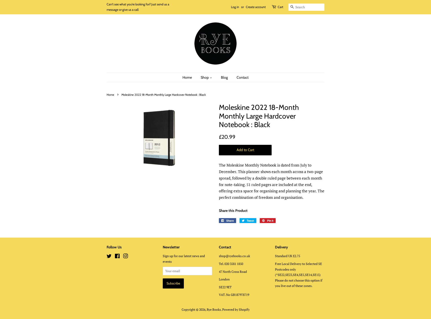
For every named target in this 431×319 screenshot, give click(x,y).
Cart (280, 7)
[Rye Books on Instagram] (125, 257)
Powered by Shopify (236, 309)
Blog (224, 77)
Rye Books (214, 309)
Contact (242, 77)
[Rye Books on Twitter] (109, 257)
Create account (256, 7)
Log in (235, 7)
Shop (205, 77)
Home (187, 77)
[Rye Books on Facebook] (117, 257)
